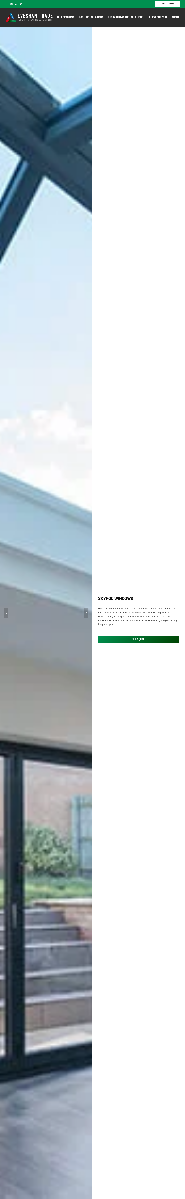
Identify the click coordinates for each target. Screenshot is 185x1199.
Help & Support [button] (157, 17)
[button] (6, 613)
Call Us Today (167, 4)
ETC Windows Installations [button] (125, 17)
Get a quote (139, 639)
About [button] (175, 17)
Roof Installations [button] (91, 17)
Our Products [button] (66, 17)
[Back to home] (29, 17)
